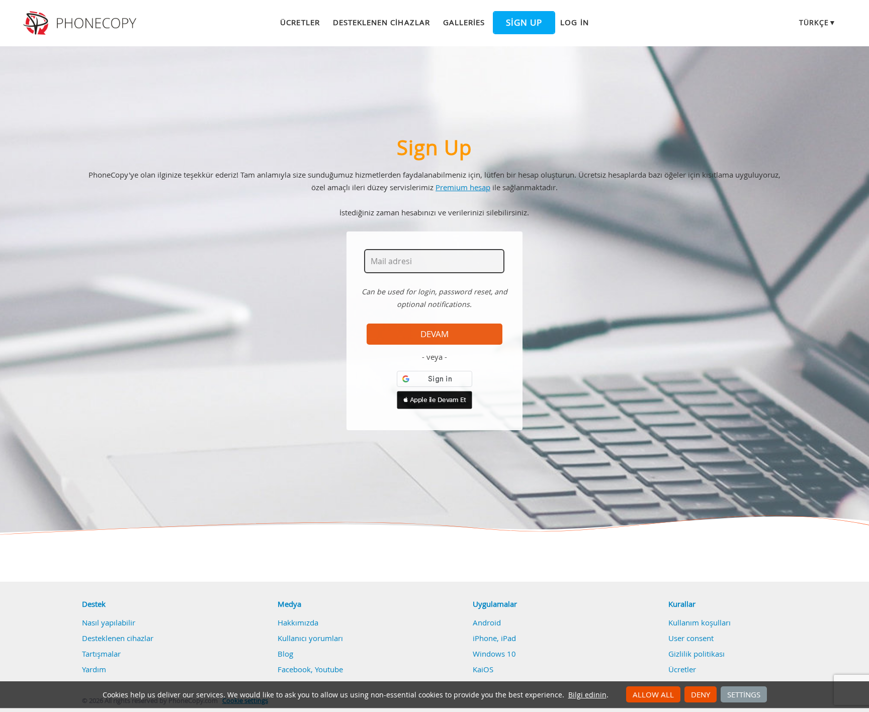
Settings (743, 694)
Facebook (294, 669)
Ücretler (299, 22)
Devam (434, 334)
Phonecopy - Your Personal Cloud (81, 23)
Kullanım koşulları (699, 622)
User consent (691, 638)
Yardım (94, 669)
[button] (434, 400)
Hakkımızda (298, 622)
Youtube (329, 669)
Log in (574, 22)
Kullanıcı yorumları (310, 638)
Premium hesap (463, 187)
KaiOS (483, 669)
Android (487, 622)
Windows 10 (494, 654)
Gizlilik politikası (696, 654)
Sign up (524, 22)
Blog (285, 654)
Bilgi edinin (587, 694)
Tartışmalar (101, 654)
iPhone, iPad (494, 638)
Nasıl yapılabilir (108, 622)
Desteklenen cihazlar (381, 22)
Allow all (653, 694)
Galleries (464, 22)
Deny (700, 694)
